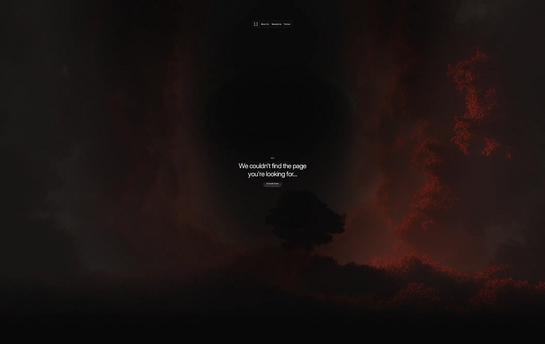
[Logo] (256, 24)
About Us (265, 24)
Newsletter (276, 24)
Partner (287, 24)
